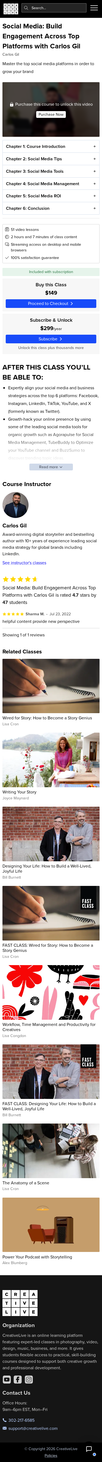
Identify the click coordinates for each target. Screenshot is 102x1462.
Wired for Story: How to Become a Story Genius (47, 718)
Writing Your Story (19, 792)
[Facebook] (17, 1379)
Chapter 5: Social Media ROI (33, 196)
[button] (89, 1449)
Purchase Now (51, 114)
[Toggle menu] (94, 8)
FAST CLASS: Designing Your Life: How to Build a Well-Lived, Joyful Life (49, 1106)
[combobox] (54, 8)
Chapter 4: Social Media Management (42, 184)
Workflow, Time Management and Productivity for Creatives (48, 1026)
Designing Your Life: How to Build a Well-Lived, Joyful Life (46, 868)
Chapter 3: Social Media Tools (35, 171)
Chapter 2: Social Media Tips (34, 159)
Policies (51, 1455)
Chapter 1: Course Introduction (35, 146)
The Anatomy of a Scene (25, 1183)
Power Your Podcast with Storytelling (37, 1257)
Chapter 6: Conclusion (28, 208)
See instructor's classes (24, 563)
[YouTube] (6, 1379)
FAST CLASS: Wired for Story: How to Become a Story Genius (47, 947)
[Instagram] (28, 1379)
